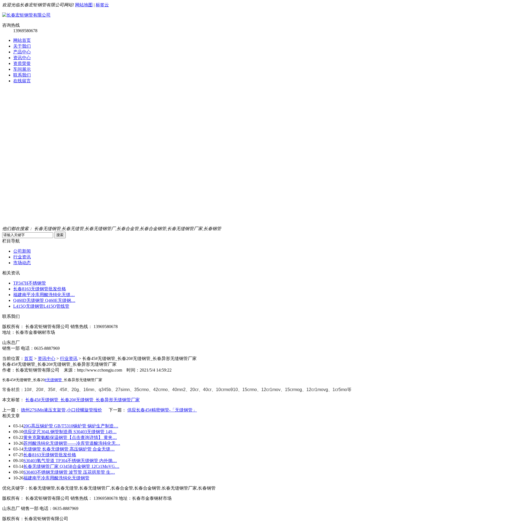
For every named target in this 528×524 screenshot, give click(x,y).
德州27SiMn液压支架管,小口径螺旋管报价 (61, 410)
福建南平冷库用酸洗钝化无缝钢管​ (56, 478)
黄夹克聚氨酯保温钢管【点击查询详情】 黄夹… (70, 437)
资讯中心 (22, 57)
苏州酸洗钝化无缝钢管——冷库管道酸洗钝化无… (71, 443)
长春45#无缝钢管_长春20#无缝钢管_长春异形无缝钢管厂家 (82, 399)
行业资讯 (22, 257)
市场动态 (22, 262)
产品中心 (22, 52)
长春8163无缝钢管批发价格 (39, 288)
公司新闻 (22, 251)
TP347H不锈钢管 (29, 283)
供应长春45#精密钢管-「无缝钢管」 (162, 410)
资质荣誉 (22, 63)
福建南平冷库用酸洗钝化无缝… (44, 294)
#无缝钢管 (53, 380)
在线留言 (22, 80)
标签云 (102, 4)
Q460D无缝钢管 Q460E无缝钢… (44, 300)
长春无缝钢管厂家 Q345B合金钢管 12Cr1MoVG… (71, 466)
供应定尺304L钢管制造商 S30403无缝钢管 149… (70, 431)
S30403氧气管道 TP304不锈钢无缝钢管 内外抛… (70, 460)
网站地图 (84, 4)
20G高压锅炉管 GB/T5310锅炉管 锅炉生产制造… (70, 426)
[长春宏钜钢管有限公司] (26, 15)
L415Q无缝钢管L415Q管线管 (41, 306)
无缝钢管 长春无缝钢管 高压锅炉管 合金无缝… (69, 449)
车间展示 (22, 69)
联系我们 (22, 75)
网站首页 (22, 40)
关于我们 (22, 46)
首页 (28, 358)
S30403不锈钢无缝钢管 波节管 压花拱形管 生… (69, 472)
